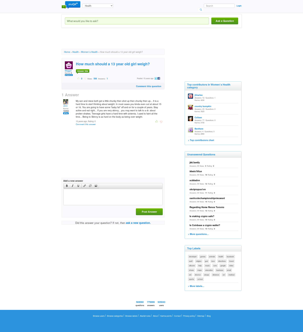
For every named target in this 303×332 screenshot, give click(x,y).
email (229, 270)
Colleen (198, 117)
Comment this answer (86, 124)
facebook (230, 256)
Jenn (65, 105)
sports (191, 279)
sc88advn (195, 180)
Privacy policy (189, 315)
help (200, 265)
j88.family (195, 162)
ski (190, 274)
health (221, 256)
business (219, 270)
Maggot (68, 70)
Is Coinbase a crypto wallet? (205, 225)
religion (198, 261)
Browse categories (115, 315)
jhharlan (199, 94)
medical (231, 274)
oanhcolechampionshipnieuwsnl (207, 198)
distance (216, 274)
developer (193, 256)
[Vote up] (78, 78)
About (155, 315)
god (206, 261)
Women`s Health (89, 51)
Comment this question (148, 86)
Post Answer (149, 211)
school (200, 279)
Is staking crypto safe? (202, 216)
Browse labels (131, 315)
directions (222, 261)
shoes (191, 270)
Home (67, 51)
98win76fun (196, 171)
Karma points (166, 315)
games (202, 256)
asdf (190, 261)
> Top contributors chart (201, 140)
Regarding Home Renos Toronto (207, 207)
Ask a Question (225, 21)
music (207, 265)
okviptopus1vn (198, 189)
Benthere (199, 128)
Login (239, 5)
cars (215, 265)
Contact (177, 315)
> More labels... (196, 286)
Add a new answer (73, 180)
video (231, 265)
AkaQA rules (145, 315)
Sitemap (200, 315)
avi (224, 274)
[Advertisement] (119, 41)
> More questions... (198, 234)
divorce (198, 274)
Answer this (82, 71)
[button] (67, 186)
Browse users (99, 315)
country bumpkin (203, 106)
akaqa (206, 274)
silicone (192, 265)
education (209, 270)
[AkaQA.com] (71, 5)
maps (199, 270)
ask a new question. (138, 223)
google (223, 265)
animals (212, 256)
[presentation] (67, 186)
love (213, 261)
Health (75, 51)
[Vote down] (85, 78)
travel (231, 261)
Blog (209, 315)
